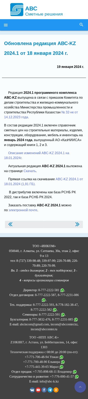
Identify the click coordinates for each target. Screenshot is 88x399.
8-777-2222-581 (48, 290)
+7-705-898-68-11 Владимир (53, 371)
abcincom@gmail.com (34, 324)
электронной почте (23, 210)
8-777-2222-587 (45, 295)
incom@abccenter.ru (44, 329)
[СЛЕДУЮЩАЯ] (63, 224)
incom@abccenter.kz (64, 324)
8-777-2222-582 (41, 309)
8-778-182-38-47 (67, 304)
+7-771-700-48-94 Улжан (42, 357)
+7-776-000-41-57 (62, 376)
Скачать (30, 171)
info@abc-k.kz (49, 381)
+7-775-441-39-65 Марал (42, 366)
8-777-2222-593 (43, 304)
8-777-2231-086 (68, 295)
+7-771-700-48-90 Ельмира (42, 362)
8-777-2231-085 (62, 319)
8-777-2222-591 (49, 314)
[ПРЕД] (24, 224)
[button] (6, 25)
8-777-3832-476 (39, 319)
